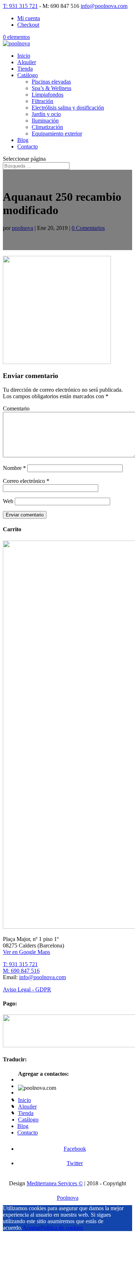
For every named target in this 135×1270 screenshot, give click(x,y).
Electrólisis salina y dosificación (68, 108)
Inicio (23, 56)
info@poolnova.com (42, 977)
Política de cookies (61, 1228)
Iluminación (45, 120)
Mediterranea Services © (55, 1183)
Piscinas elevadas (51, 82)
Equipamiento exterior (57, 133)
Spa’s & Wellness (51, 88)
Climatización (47, 127)
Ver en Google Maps (26, 952)
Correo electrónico (26, 481)
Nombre (14, 468)
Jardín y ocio (46, 114)
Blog (22, 140)
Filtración (42, 101)
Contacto (27, 146)
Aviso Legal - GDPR (27, 989)
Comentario (16, 408)
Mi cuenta (28, 18)
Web (8, 501)
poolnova (22, 228)
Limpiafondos (47, 95)
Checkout (28, 25)
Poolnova (67, 1198)
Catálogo (27, 75)
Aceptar (31, 1228)
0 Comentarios (88, 228)
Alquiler (26, 62)
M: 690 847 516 (21, 971)
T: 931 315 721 (20, 6)
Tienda (25, 69)
